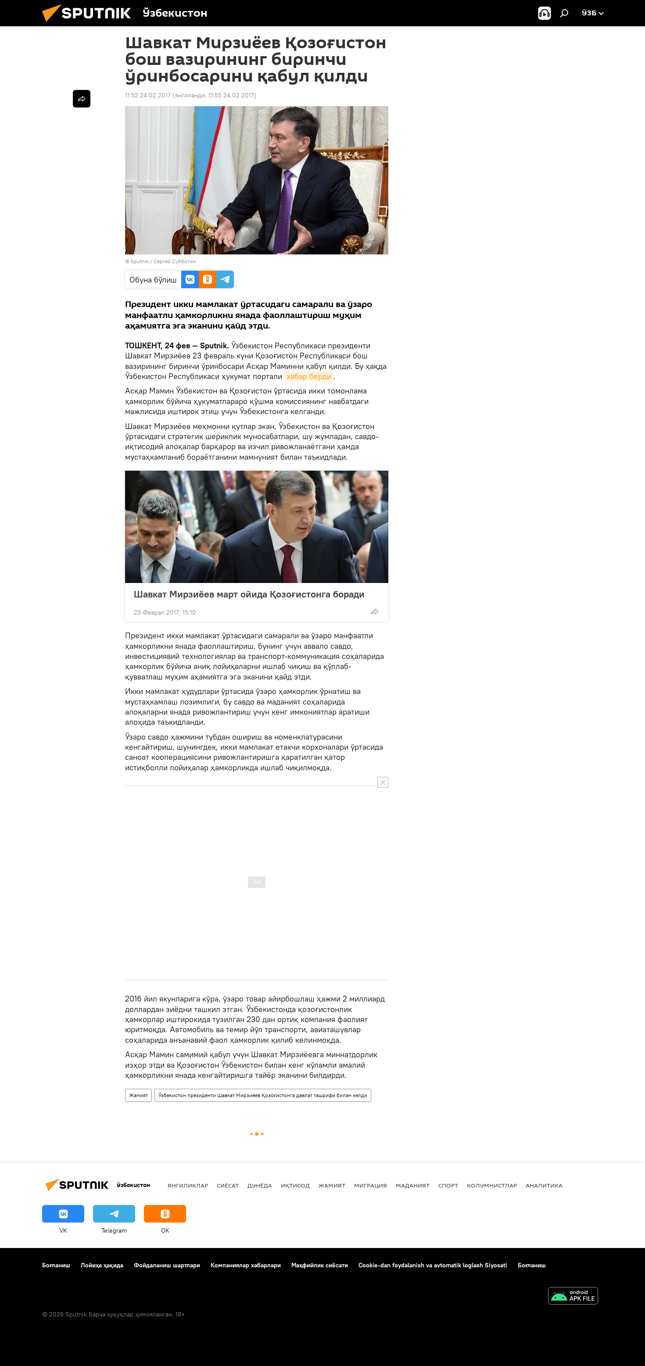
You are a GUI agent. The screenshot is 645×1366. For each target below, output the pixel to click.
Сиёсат (228, 1185)
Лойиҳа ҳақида (102, 1265)
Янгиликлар (188, 1185)
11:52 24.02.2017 (148, 95)
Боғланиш (56, 1265)
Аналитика (544, 1185)
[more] (374, 611)
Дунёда (259, 1185)
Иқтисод (295, 1185)
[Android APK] (573, 1297)
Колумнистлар (492, 1185)
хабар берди (309, 376)
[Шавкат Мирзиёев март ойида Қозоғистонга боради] (256, 527)
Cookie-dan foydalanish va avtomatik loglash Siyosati (432, 1265)
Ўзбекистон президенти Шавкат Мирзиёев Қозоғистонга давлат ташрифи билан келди (262, 1095)
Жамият (138, 1095)
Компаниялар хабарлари (246, 1265)
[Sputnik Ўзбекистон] (90, 24)
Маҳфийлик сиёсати (319, 1265)
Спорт (448, 1185)
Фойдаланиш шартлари (167, 1265)
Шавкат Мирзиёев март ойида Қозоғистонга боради (249, 594)
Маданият (413, 1185)
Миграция (370, 1185)
